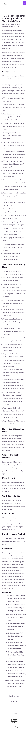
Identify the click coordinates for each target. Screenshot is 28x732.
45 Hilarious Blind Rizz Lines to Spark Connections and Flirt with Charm (16, 645)
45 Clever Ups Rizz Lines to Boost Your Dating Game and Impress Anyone (16, 683)
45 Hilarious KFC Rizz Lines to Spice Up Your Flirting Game (16, 617)
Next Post (14, 701)
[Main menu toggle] (25, 3)
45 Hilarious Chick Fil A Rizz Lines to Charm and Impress (15, 636)
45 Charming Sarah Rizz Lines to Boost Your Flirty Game (15, 655)
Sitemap (14, 713)
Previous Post (14, 696)
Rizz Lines (6, 24)
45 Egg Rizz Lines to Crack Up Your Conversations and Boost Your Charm (16, 598)
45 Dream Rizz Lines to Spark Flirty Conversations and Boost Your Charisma (16, 664)
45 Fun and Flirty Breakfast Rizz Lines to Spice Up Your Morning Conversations (16, 608)
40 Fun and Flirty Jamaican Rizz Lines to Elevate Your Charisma (16, 626)
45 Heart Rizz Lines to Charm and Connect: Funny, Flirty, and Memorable (16, 674)
